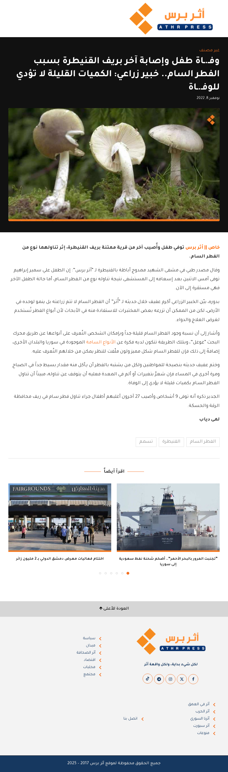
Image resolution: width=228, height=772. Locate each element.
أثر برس (194, 247)
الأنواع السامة (101, 342)
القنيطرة (171, 441)
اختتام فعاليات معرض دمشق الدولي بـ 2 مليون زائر (60, 559)
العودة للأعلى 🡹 (114, 609)
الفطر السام (203, 441)
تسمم (146, 441)
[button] (16, 529)
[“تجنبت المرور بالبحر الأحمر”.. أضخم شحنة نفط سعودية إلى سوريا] (168, 517)
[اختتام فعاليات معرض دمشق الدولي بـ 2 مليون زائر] (59, 517)
